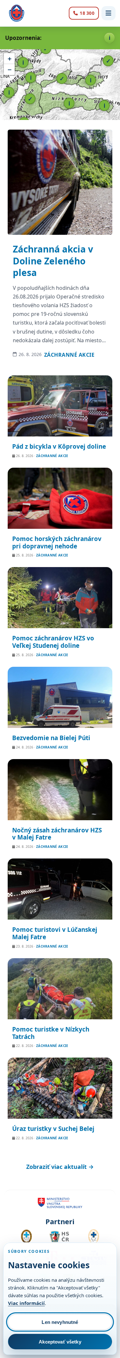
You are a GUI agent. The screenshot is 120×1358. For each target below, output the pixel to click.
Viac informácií (26, 1303)
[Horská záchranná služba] (16, 13)
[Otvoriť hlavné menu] (108, 13)
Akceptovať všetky (60, 1341)
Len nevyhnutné (60, 1322)
